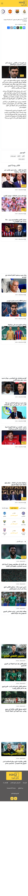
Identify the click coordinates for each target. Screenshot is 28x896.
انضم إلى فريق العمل (15, 782)
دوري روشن (13, 156)
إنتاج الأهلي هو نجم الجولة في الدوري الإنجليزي (15, 664)
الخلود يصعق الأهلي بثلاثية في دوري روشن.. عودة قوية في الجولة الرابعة (15, 710)
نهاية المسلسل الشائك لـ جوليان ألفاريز (15, 196)
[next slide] (2, 11)
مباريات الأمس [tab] (22, 508)
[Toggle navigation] (2, 3)
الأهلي (23, 156)
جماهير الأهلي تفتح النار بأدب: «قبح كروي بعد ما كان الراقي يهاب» (14, 687)
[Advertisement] (14, 46)
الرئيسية (25, 18)
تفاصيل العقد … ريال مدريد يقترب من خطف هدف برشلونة (15, 171)
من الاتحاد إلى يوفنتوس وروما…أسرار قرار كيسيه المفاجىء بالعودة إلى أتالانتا (14, 565)
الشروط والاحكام (15, 793)
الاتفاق (19, 156)
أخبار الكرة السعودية (8, 19)
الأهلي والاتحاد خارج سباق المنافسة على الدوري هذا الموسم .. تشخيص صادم (14, 762)
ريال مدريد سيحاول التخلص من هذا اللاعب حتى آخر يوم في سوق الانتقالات (15, 403)
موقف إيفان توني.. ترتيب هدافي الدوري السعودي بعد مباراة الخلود (14, 612)
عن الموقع (20, 788)
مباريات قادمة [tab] (5, 508)
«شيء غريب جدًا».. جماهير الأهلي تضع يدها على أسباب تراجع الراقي (15, 588)
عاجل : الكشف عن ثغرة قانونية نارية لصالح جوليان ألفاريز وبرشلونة (15, 428)
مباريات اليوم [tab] (14, 508)
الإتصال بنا (5, 782)
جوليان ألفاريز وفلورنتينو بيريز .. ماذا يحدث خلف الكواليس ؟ (15, 220)
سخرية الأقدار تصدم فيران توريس (16, 300)
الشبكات (25, 21)
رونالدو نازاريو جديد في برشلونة (17, 324)
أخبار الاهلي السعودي (17, 19)
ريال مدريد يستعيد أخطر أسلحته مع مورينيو (15, 276)
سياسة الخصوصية (11, 788)
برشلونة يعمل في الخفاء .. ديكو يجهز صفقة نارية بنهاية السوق (15, 483)
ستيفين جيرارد (21, 159)
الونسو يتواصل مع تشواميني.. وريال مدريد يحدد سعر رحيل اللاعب (14, 379)
